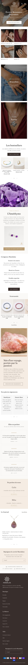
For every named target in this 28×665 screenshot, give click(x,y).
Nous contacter (6, 626)
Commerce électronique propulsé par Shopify (17, 662)
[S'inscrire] (23, 560)
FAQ (3, 638)
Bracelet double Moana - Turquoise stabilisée (7, 171)
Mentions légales (6, 641)
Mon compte (5, 644)
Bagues (16, 59)
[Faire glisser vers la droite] (16, 178)
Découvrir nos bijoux (14, 22)
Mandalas (7, 662)
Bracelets (3, 59)
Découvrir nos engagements (13, 384)
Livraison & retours (7, 635)
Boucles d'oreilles (5, 43)
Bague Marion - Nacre (18, 170)
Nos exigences (14, 289)
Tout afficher (14, 325)
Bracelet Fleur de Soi (19, 315)
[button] (2, 3)
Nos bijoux (5, 618)
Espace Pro (5, 623)
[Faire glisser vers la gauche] (11, 178)
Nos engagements (6, 615)
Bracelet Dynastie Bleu (7, 315)
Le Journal (5, 621)
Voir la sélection (14, 154)
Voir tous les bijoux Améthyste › (14, 248)
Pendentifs (17, 43)
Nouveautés (5, 606)
